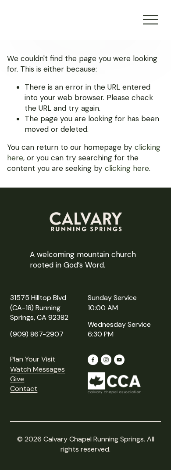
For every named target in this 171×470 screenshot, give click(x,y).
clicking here (127, 168)
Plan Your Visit (32, 359)
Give (17, 378)
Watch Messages (37, 369)
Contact (23, 388)
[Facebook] (93, 359)
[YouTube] (119, 359)
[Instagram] (106, 359)
